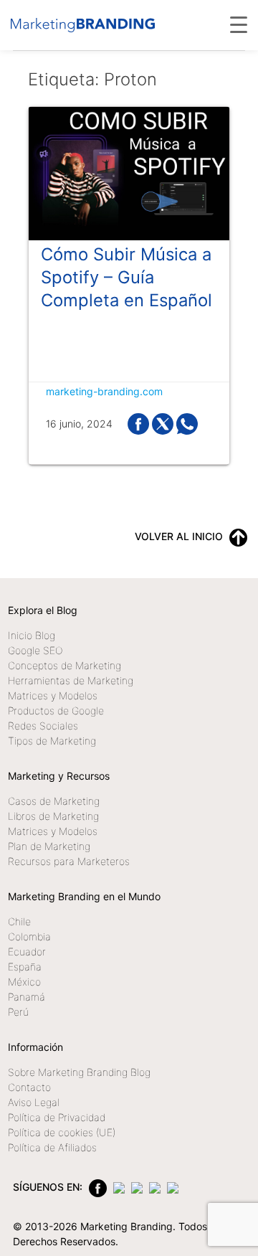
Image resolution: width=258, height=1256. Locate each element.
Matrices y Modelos (52, 695)
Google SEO (35, 650)
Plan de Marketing (49, 846)
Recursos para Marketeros (69, 861)
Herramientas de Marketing (70, 680)
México (24, 982)
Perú (18, 1012)
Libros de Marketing (53, 816)
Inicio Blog (31, 635)
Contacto (29, 1087)
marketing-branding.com (104, 391)
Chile (19, 921)
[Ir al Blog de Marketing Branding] (83, 25)
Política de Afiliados (52, 1147)
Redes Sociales (43, 725)
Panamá (26, 997)
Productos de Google (56, 710)
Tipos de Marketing (52, 741)
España (25, 966)
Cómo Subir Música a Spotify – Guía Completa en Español (126, 277)
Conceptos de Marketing (64, 665)
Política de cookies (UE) (61, 1132)
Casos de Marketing (54, 801)
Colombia (29, 936)
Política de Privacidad (56, 1117)
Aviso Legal (33, 1102)
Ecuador (27, 951)
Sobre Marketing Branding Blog (79, 1072)
